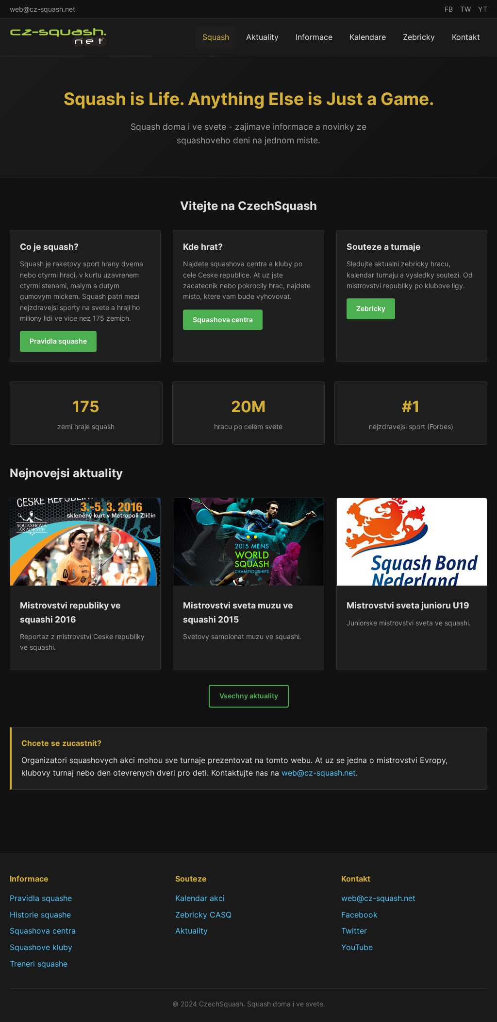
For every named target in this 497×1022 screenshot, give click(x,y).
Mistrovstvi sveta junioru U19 (408, 605)
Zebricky (419, 37)
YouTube (357, 947)
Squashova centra (223, 319)
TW (465, 9)
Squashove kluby (41, 947)
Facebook (359, 914)
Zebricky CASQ (203, 914)
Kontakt (466, 37)
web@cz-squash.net (42, 9)
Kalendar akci (200, 898)
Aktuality (262, 37)
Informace (314, 37)
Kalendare (367, 37)
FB (449, 9)
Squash (215, 37)
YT (482, 9)
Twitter (354, 930)
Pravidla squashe (58, 341)
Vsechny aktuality (248, 696)
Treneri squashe (38, 964)
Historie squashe (40, 914)
